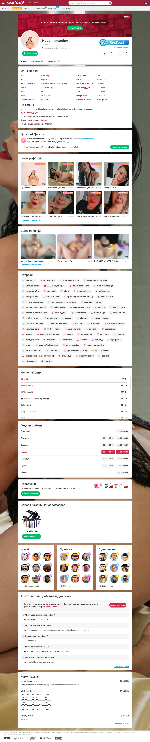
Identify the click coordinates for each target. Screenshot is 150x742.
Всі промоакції (39, 8)
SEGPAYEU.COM (60, 732)
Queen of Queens (85, 139)
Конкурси (52, 8)
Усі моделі (6, 8)
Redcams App (66, 8)
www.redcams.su (28, 732)
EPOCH (50, 732)
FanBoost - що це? (121, 47)
